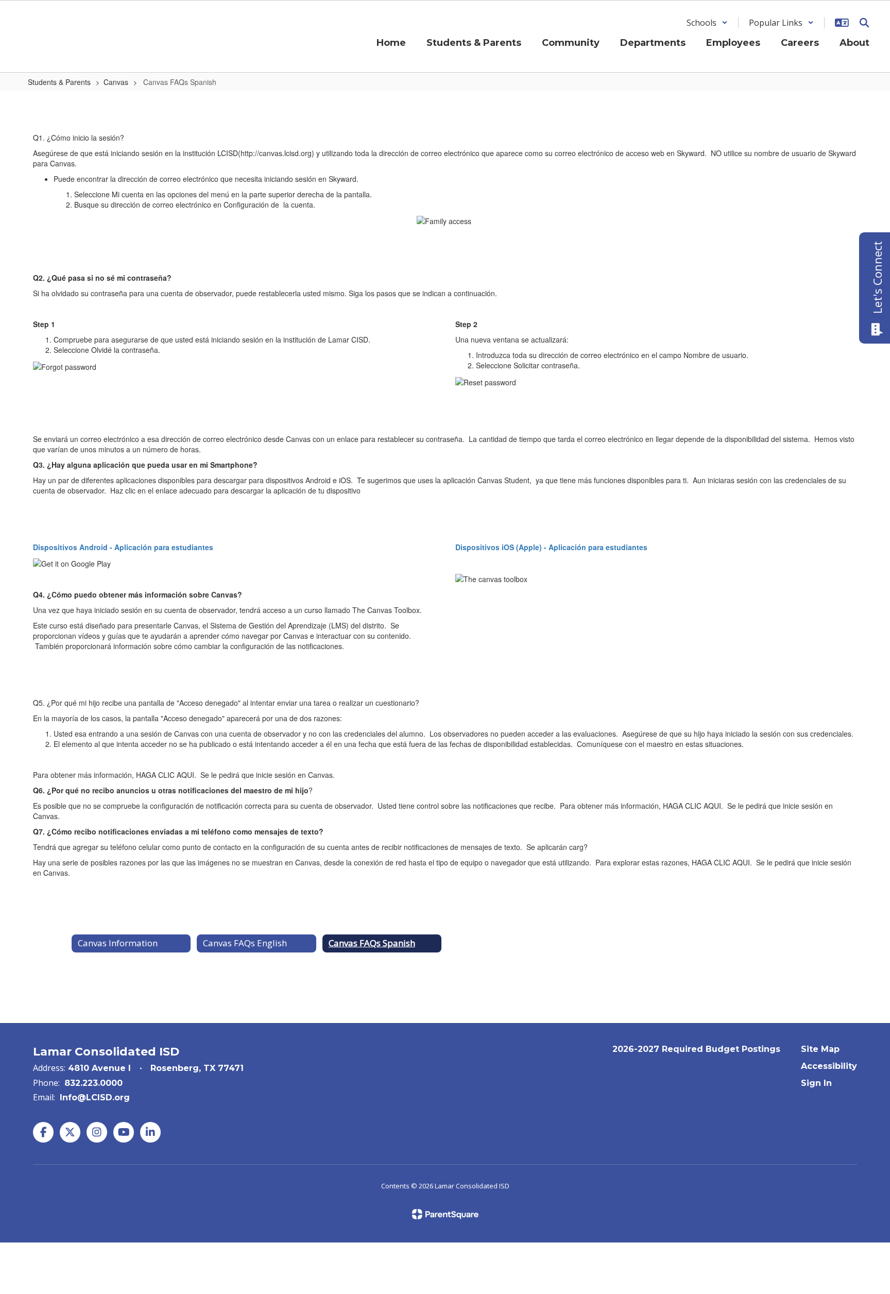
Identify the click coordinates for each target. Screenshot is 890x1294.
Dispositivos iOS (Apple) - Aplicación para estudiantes (551, 547)
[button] (707, 22)
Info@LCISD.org (95, 1097)
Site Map (820, 1049)
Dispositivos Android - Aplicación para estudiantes (123, 547)
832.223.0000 (93, 1083)
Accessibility (829, 1066)
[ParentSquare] (445, 1214)
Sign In (816, 1083)
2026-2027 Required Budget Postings (696, 1049)
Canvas (116, 82)
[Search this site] (864, 23)
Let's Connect (877, 277)
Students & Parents (59, 82)
